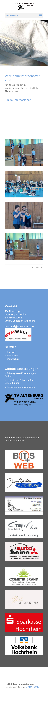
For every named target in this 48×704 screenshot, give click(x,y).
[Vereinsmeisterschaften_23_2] (24, 197)
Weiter (39, 268)
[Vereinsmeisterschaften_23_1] (24, 165)
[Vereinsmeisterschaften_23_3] (24, 228)
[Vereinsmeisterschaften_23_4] (24, 259)
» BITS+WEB (32, 687)
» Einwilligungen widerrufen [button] (20, 387)
